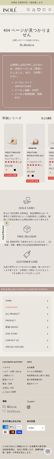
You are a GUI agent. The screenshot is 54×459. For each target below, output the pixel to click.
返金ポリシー (32, 383)
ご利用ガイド (8, 375)
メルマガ (6, 367)
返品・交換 (7, 383)
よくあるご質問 (9, 392)
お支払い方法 (8, 388)
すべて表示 (46, 118)
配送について (8, 379)
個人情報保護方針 (34, 379)
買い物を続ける (27, 45)
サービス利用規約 (34, 371)
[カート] (44, 9)
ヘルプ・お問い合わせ (12, 371)
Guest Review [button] (3, 233)
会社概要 (31, 367)
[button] (11, 162)
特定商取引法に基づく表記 (38, 375)
